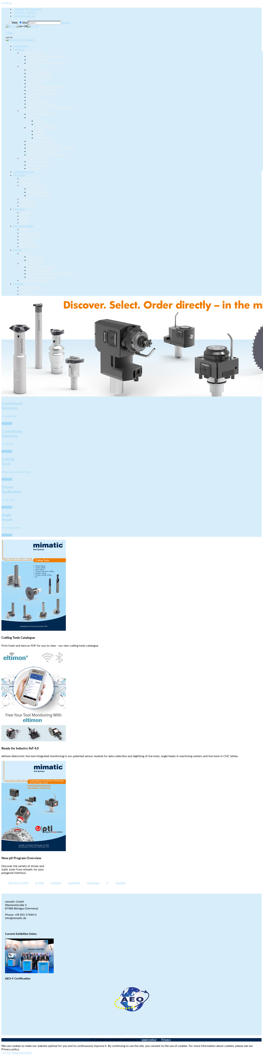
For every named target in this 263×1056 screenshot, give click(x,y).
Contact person (30, 236)
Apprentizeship (29, 263)
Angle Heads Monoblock (42, 127)
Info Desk (19, 175)
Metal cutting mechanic (42, 266)
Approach (26, 290)
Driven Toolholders (32, 110)
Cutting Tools (28, 66)
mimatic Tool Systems (28, 9)
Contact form (28, 294)
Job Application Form (33, 280)
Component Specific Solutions (46, 56)
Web (15, 22)
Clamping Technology (33, 158)
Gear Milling (35, 80)
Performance (43, 124)
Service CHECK (30, 233)
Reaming (32, 97)
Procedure (26, 243)
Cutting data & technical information (50, 107)
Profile (24, 216)
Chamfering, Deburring (41, 90)
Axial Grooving (36, 100)
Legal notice (149, 1039)
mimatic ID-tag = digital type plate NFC (51, 148)
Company (19, 209)
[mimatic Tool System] (20, 39)
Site (24, 22)
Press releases (29, 182)
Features (40, 131)
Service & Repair (23, 226)
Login (9, 33)
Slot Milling (34, 83)
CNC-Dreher (35, 256)
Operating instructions (34, 185)
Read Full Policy (22, 1052)
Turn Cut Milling (37, 59)
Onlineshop (20, 46)
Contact (18, 283)
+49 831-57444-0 (25, 12)
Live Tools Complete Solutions (46, 63)
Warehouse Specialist (40, 277)
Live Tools (33, 117)
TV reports (26, 202)
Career (17, 249)
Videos (24, 199)
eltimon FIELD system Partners (46, 154)
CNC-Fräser (34, 260)
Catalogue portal (23, 171)
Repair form (27, 239)
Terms (24, 222)
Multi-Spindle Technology (43, 144)
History (25, 219)
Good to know (29, 246)
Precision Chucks (38, 165)
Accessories (34, 168)
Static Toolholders (38, 161)
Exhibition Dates (30, 178)
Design (39, 120)
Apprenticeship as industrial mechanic (51, 273)
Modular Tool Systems (41, 141)
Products (19, 49)
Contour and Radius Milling (44, 86)
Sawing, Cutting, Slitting (42, 93)
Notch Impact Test (38, 76)
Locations (26, 212)
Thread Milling (36, 69)
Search (66, 22)
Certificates (27, 205)
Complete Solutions (32, 52)
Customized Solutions (41, 103)
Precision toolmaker (39, 270)
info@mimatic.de (24, 16)
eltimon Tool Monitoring (42, 151)
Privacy (166, 1039)
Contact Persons (30, 287)
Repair (24, 229)
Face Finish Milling (39, 73)
